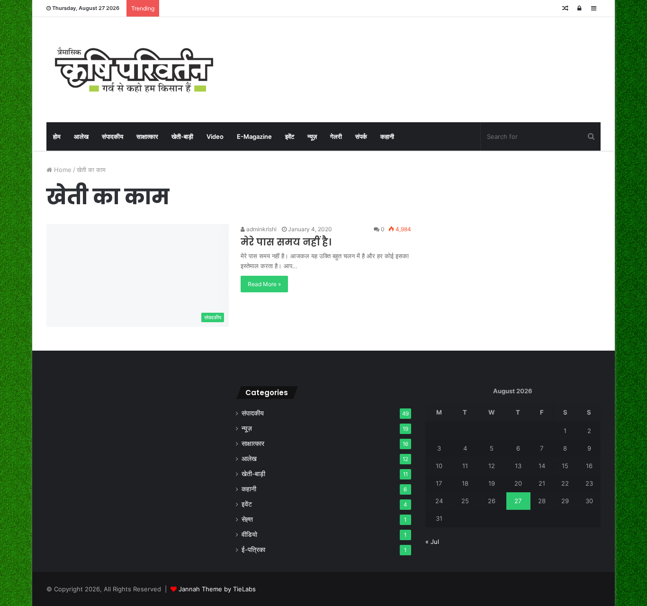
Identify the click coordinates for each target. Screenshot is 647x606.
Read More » (264, 284)
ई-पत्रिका (253, 549)
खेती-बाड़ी (182, 136)
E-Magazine (254, 136)
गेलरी (336, 136)
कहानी (387, 136)
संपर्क (361, 136)
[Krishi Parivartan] (134, 69)
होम (57, 136)
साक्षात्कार (147, 136)
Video (215, 136)
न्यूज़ (312, 136)
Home (62, 169)
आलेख (81, 136)
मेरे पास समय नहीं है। (286, 242)
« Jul (432, 541)
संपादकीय (112, 136)
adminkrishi (261, 229)
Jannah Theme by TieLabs (217, 589)
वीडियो (249, 534)
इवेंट (289, 136)
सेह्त (247, 519)
